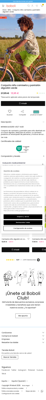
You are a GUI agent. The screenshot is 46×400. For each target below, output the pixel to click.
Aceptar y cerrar (23, 217)
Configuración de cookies (22, 228)
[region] (23, 200)
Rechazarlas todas (23, 222)
